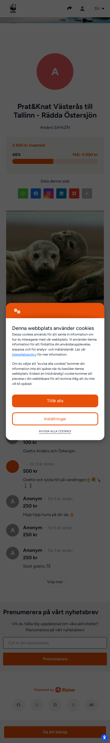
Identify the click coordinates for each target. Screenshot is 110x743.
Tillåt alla (55, 400)
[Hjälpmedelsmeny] (104, 737)
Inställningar (55, 418)
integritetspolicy (24, 354)
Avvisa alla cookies (55, 431)
